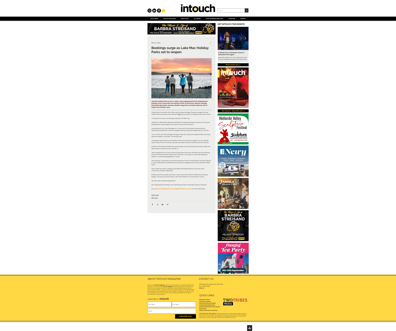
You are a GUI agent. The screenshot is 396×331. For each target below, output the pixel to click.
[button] (226, 273)
